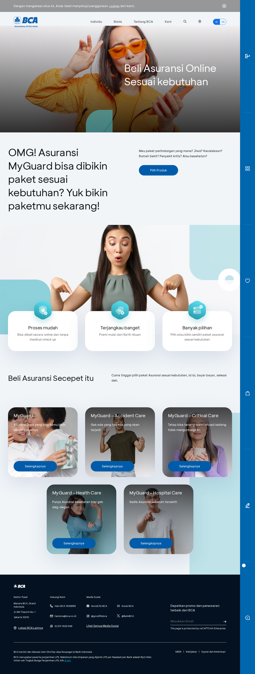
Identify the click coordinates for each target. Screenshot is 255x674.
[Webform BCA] (247, 505)
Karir (168, 21)
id (216, 21)
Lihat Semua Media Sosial (102, 626)
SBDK (178, 651)
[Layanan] (247, 281)
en (223, 21)
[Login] (247, 56)
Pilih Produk (158, 170)
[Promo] (247, 393)
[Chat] (247, 618)
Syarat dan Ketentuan (213, 651)
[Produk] (247, 168)
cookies (114, 6)
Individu (96, 21)
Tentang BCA (143, 21)
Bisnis (118, 21)
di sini (67, 660)
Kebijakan (191, 651)
